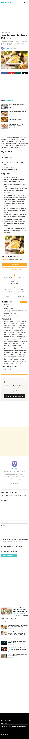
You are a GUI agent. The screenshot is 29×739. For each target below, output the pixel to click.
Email (3, 526)
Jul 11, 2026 (13, 48)
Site (2, 532)
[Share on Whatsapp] (18, 73)
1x (21, 302)
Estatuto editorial (4, 728)
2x (23, 302)
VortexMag (6, 2)
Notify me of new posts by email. (9, 551)
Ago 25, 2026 (12, 127)
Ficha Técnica (4, 726)
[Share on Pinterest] (11, 73)
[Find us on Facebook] (1, 735)
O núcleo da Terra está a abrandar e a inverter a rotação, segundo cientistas (17, 648)
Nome (3, 519)
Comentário (4, 500)
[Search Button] (24, 2)
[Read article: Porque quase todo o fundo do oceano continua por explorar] (4, 643)
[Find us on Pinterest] (5, 735)
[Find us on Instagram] (7, 735)
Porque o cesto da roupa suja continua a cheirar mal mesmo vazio (17, 655)
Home (2, 32)
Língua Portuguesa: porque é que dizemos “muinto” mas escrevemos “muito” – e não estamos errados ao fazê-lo (18, 634)
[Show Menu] (27, 2)
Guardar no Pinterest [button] (15, 269)
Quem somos (12, 726)
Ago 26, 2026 (12, 114)
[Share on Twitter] (25, 73)
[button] (2, 260)
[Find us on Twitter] (3, 735)
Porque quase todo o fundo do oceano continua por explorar (17, 642)
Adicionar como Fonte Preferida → (14, 396)
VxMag (7, 48)
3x (26, 302)
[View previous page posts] (13, 133)
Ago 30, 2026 (20, 613)
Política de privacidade (21, 726)
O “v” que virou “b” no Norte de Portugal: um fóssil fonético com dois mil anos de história (20, 609)
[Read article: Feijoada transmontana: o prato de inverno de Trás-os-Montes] (4, 126)
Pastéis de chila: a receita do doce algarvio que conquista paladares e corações (17, 106)
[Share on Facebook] (4, 73)
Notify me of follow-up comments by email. (11, 546)
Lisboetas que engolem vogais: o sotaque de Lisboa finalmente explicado (18, 626)
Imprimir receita (15, 264)
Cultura (4, 608)
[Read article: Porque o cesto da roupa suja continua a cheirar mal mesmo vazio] (4, 656)
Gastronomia (7, 32)
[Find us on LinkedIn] (9, 735)
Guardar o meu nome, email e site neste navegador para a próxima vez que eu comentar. (15, 540)
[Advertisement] (14, 441)
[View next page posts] (16, 133)
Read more (6, 621)
